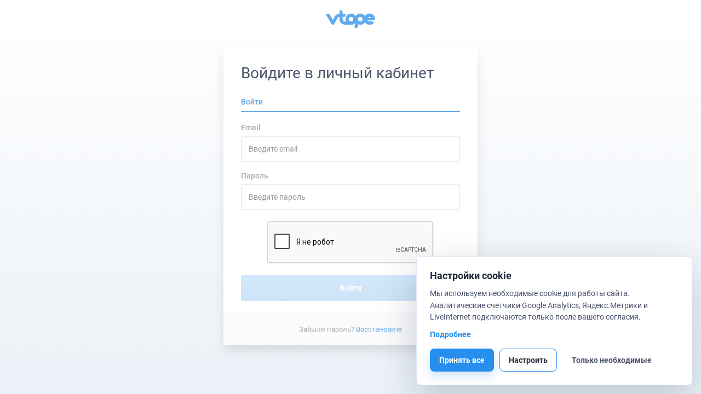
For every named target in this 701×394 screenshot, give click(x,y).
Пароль (254, 175)
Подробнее (450, 334)
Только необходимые (612, 360)
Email (251, 127)
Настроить (528, 360)
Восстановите (379, 329)
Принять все (462, 360)
